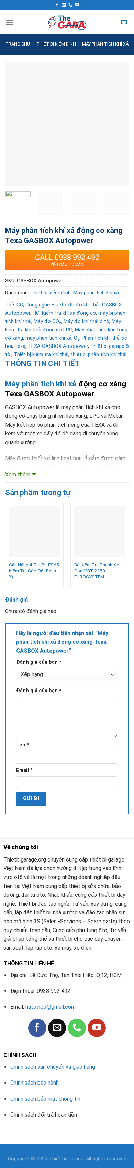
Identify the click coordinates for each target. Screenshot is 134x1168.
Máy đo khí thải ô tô (86, 321)
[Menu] (9, 22)
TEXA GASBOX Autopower (58, 346)
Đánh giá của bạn (39, 662)
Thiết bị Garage (66, 1159)
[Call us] (70, 5)
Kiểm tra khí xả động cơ (69, 313)
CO (19, 305)
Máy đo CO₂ (47, 321)
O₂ (76, 338)
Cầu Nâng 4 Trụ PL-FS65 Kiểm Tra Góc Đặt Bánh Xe (34, 571)
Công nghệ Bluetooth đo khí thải (62, 305)
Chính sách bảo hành (34, 1082)
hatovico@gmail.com (50, 1007)
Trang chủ (17, 44)
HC (36, 313)
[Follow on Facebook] (57, 5)
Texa (19, 346)
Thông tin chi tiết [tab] (42, 363)
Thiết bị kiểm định (56, 44)
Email (24, 770)
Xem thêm (17, 474)
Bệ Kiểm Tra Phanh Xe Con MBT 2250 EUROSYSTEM (96, 571)
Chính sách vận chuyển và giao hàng (52, 1067)
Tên (22, 745)
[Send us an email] (64, 5)
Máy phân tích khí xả (105, 44)
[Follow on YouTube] (77, 5)
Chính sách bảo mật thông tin (45, 1099)
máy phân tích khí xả (48, 338)
